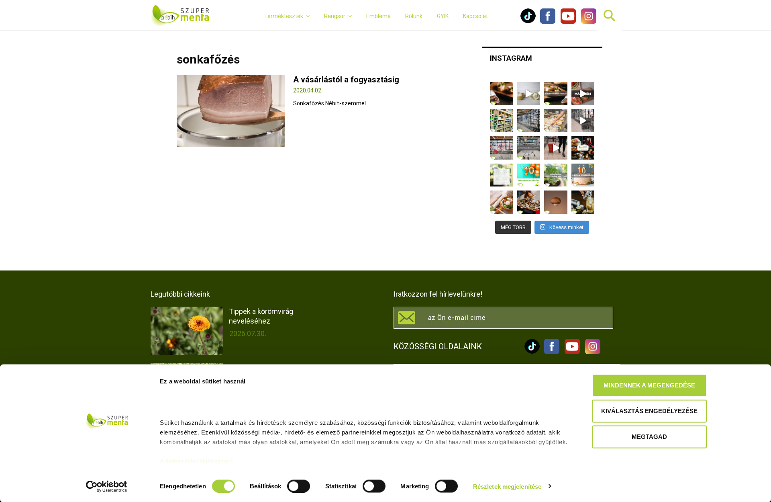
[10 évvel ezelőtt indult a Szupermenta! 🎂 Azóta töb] (555, 175)
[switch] (298, 485)
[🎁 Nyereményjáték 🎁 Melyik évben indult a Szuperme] (529, 175)
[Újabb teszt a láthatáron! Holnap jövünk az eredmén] (583, 93)
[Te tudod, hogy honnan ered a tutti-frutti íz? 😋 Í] (583, 202)
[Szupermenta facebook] (547, 21)
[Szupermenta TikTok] (528, 21)
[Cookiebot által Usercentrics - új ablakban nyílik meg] (106, 486)
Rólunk (413, 16)
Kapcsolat (475, 16)
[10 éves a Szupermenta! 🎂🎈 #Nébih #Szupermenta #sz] (583, 175)
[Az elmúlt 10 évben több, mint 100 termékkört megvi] (583, 148)
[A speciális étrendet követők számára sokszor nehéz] (501, 121)
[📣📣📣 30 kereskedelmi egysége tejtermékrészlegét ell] (529, 148)
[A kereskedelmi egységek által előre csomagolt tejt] (555, 121)
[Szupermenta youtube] (566, 21)
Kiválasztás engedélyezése (649, 411)
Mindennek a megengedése (649, 385)
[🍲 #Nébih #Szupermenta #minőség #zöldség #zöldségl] (501, 202)
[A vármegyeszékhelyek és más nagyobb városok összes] (501, 148)
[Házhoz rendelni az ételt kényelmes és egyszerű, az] (529, 202)
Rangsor (334, 16)
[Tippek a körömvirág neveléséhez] (187, 331)
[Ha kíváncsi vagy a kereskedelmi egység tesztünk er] (583, 121)
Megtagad (649, 436)
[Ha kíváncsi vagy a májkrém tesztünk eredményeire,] (529, 93)
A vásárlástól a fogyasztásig (346, 79)
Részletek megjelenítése (507, 486)
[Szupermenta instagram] (586, 21)
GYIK (443, 16)
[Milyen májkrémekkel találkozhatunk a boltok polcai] (501, 93)
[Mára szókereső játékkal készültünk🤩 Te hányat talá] (501, 175)
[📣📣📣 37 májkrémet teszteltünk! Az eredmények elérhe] (555, 93)
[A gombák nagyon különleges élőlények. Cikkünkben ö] (555, 202)
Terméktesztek (283, 16)
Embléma (378, 16)
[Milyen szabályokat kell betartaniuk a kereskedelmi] (529, 121)
